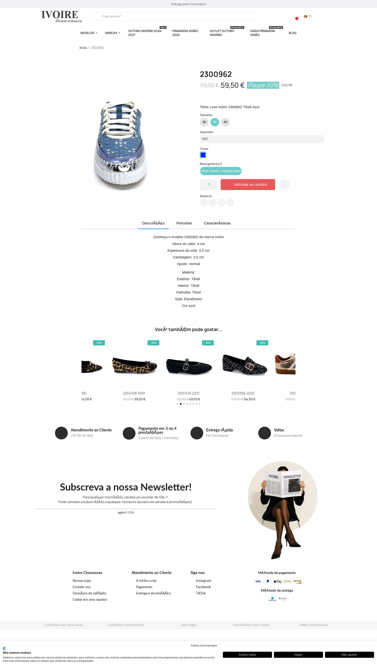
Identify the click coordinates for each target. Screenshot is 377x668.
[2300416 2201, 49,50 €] (188, 370)
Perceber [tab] (184, 223)
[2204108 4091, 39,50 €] (134, 370)
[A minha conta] (285, 16)
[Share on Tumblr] (230, 203)
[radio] (204, 122)
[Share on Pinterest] (221, 203)
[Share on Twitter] (213, 203)
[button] (295, 16)
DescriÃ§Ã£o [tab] (153, 223)
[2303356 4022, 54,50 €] (243, 370)
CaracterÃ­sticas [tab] (217, 223)
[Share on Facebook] (204, 203)
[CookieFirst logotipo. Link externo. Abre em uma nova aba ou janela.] (4, 648)
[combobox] (174, 16)
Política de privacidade (204, 645)
